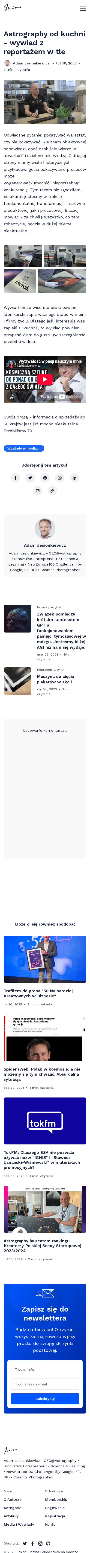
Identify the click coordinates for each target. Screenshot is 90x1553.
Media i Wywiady (19, 1524)
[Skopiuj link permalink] (52, 490)
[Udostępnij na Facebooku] (15, 477)
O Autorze (13, 1499)
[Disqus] (45, 790)
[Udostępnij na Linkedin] (74, 477)
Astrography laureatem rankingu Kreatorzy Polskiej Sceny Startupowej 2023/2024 (42, 1245)
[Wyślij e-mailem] (37, 490)
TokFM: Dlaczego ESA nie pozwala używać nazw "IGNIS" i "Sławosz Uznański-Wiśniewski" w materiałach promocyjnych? (42, 1160)
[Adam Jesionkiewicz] (7, 63)
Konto (50, 1524)
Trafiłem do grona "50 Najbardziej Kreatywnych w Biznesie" (38, 993)
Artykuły (11, 1516)
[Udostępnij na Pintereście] (45, 477)
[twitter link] (25, 1543)
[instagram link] (40, 1543)
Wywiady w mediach (24, 448)
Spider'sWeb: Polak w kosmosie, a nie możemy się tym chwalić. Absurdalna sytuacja (42, 1074)
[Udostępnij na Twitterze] (30, 477)
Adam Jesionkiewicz (31, 63)
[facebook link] (32, 1543)
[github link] (48, 1543)
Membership (56, 1499)
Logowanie (55, 1508)
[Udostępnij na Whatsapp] (59, 477)
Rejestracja (55, 1516)
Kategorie (12, 1508)
